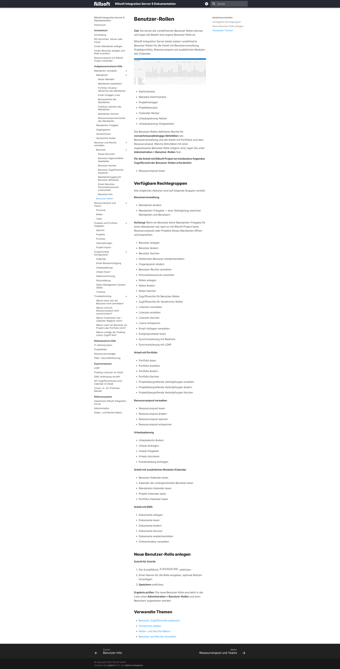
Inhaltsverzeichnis (222, 17)
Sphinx (111, 665)
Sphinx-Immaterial (134, 665)
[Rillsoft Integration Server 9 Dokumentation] (102, 4)
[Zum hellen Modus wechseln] (206, 4)
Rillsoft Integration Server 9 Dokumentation (109, 19)
